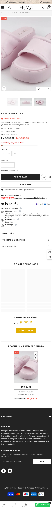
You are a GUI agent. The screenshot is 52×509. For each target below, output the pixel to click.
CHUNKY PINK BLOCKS (26, 395)
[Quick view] (35, 358)
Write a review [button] (26, 330)
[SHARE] (49, 177)
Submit (42, 461)
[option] (26, 54)
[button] (44, 89)
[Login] (42, 7)
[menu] (2, 7)
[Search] (9, 7)
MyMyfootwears (14, 128)
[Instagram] (10, 471)
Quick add (26, 387)
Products (11, 13)
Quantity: (5, 160)
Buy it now (26, 184)
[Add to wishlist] (35, 354)
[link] (44, 177)
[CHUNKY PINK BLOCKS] (26, 367)
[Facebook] (3, 471)
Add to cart (20, 177)
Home (3, 13)
